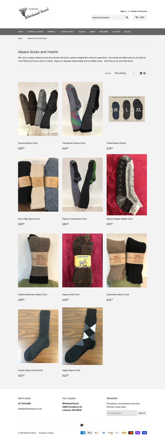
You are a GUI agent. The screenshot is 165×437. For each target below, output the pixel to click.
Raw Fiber (103, 32)
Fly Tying (116, 32)
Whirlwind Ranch (30, 433)
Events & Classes (35, 32)
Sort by (108, 73)
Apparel (51, 32)
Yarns (92, 32)
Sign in (124, 11)
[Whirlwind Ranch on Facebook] (82, 425)
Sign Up (142, 413)
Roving (82, 32)
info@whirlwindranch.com (30, 409)
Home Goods (67, 32)
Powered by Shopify (46, 433)
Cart (141, 17)
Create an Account (139, 11)
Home (20, 32)
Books (127, 32)
